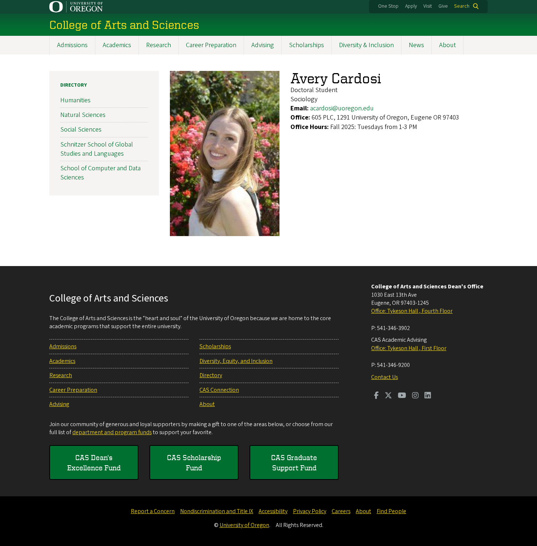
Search (461, 6)
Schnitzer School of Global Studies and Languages (96, 149)
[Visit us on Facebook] (376, 396)
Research (158, 45)
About (447, 45)
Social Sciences (81, 129)
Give (443, 6)
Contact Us (384, 377)
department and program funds (112, 432)
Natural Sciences (83, 115)
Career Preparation (211, 45)
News (416, 45)
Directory (73, 85)
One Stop (388, 6)
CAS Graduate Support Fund (294, 462)
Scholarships (306, 45)
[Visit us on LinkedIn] (428, 396)
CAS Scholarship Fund (194, 462)
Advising (262, 45)
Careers (341, 511)
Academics (117, 45)
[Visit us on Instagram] (415, 396)
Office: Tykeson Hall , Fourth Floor (412, 311)
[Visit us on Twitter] (388, 396)
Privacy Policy (309, 511)
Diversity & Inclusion (366, 45)
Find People (391, 511)
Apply (411, 6)
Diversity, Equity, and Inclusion (236, 361)
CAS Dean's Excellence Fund (94, 462)
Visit (427, 6)
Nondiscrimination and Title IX (216, 511)
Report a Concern (153, 511)
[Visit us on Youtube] (402, 396)
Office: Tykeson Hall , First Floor (408, 348)
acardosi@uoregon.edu (342, 108)
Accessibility (273, 511)
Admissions (72, 45)
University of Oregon (244, 525)
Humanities (75, 100)
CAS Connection (219, 390)
